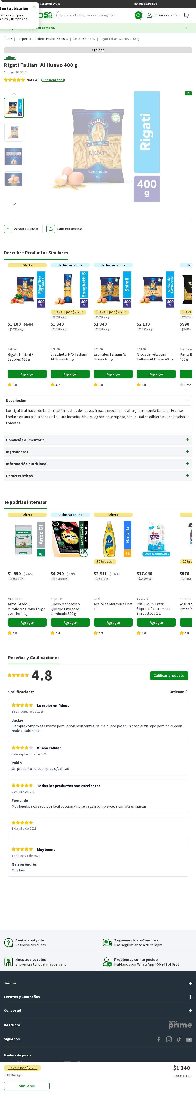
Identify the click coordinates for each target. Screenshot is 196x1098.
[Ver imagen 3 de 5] (13, 156)
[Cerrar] (34, 8)
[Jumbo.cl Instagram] (169, 1040)
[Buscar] (138, 15)
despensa (24, 39)
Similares (27, 1086)
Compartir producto (70, 229)
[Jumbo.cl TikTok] (179, 1040)
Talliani (10, 57)
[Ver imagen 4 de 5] (13, 180)
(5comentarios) (53, 80)
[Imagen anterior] (14, 94)
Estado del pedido (145, 4)
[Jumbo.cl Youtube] (189, 1040)
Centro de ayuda (50, 4)
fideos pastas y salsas (52, 39)
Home (8, 39)
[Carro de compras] (186, 15)
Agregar (27, 374)
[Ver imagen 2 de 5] (13, 132)
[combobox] (99, 15)
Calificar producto (169, 675)
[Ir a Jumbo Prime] (180, 1025)
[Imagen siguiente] (14, 204)
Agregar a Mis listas (26, 229)
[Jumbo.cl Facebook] (159, 1040)
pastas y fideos (84, 39)
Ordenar (176, 692)
